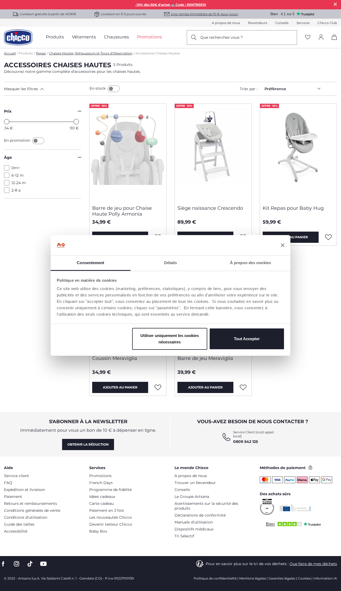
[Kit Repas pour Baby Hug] (298, 152)
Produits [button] (55, 36)
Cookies (304, 578)
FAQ (8, 482)
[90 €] (76, 121)
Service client (16, 475)
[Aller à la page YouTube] (43, 564)
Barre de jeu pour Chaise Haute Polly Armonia (122, 211)
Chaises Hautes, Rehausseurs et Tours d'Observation (90, 53)
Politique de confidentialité (215, 578)
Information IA (325, 578)
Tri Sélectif (184, 536)
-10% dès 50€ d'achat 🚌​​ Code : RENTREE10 (170, 5)
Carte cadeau (101, 503)
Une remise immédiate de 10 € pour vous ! (204, 14)
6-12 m (17, 175)
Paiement (13, 496)
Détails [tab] (170, 262)
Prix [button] (7, 111)
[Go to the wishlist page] (307, 37)
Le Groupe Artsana (191, 496)
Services (303, 23)
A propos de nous (226, 23)
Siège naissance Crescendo (210, 208)
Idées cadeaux (102, 496)
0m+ (15, 167)
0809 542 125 (245, 441)
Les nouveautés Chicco (110, 517)
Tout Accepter (247, 338)
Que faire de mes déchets (313, 563)
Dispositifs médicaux (193, 529)
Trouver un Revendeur (195, 482)
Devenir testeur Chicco (110, 524)
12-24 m (18, 182)
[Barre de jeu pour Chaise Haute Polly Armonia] (128, 152)
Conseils (282, 23)
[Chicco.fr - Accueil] (18, 37)
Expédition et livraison (24, 489)
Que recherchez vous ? (221, 37)
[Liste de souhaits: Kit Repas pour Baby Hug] (328, 237)
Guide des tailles (19, 524)
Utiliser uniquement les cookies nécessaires (169, 338)
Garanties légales (282, 578)
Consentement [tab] (90, 262)
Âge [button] (8, 157)
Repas (41, 53)
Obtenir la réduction (88, 444)
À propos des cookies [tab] (250, 262)
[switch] (114, 88)
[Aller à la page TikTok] (30, 564)
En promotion (17, 140)
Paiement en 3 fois (106, 510)
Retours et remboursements (30, 503)
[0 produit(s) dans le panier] (332, 42)
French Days (101, 482)
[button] (45, 88)
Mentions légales (252, 578)
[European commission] (295, 507)
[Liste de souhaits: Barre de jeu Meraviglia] (243, 387)
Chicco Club (327, 23)
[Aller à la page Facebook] (3, 564)
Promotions (100, 475)
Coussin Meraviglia (114, 358)
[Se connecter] (321, 37)
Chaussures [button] (116, 36)
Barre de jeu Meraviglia (205, 358)
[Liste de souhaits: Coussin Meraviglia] (158, 387)
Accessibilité (15, 531)
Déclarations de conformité (200, 515)
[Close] (335, 4)
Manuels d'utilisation (193, 522)
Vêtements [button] (84, 36)
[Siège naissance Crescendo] (213, 152)
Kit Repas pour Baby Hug (293, 208)
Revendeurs (257, 23)
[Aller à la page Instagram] (16, 564)
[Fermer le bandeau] (283, 245)
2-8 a (16, 190)
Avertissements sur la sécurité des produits (206, 506)
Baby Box (98, 531)
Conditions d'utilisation (25, 517)
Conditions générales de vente (32, 510)
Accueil (10, 53)
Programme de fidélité (110, 489)
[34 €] (6, 121)
